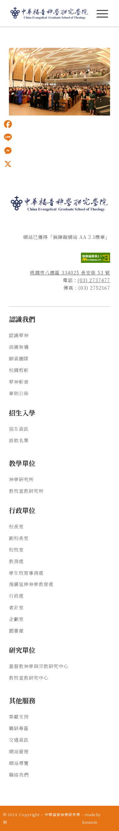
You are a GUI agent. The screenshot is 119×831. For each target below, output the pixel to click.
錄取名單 (19, 440)
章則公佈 (19, 393)
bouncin (89, 822)
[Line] (8, 137)
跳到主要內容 (14, 37)
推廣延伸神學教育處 (31, 584)
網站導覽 (19, 763)
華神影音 (19, 381)
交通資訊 (19, 739)
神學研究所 (21, 479)
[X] (8, 164)
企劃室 (16, 619)
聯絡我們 (19, 774)
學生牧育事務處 (26, 572)
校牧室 (16, 549)
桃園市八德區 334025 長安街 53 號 (70, 272)
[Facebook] (8, 124)
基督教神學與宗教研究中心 (38, 666)
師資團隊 (19, 358)
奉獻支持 (19, 716)
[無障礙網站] (95, 261)
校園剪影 (19, 370)
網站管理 (19, 751)
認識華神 (19, 335)
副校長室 (19, 538)
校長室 (16, 526)
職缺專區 (19, 728)
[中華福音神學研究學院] (49, 13)
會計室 (16, 607)
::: (2, 37)
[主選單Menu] (102, 14)
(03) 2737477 (94, 280)
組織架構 (19, 346)
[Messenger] (8, 150)
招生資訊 (19, 428)
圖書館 (16, 630)
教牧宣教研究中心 (29, 677)
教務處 (16, 561)
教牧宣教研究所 (26, 491)
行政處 (16, 595)
